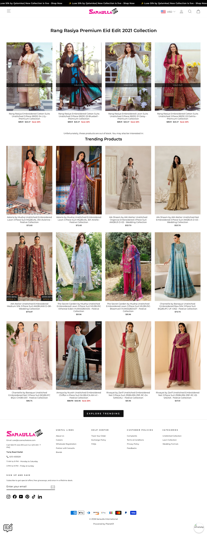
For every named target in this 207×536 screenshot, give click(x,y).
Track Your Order (98, 436)
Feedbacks (131, 448)
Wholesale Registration (66, 444)
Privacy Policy (133, 444)
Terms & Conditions (135, 440)
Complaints (132, 436)
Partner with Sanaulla (65, 448)
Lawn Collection (170, 440)
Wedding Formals (170, 444)
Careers (59, 440)
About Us (60, 436)
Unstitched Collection (172, 436)
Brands (59, 452)
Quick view (29, 108)
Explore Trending (103, 413)
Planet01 (110, 524)
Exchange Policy (98, 440)
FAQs (93, 444)
